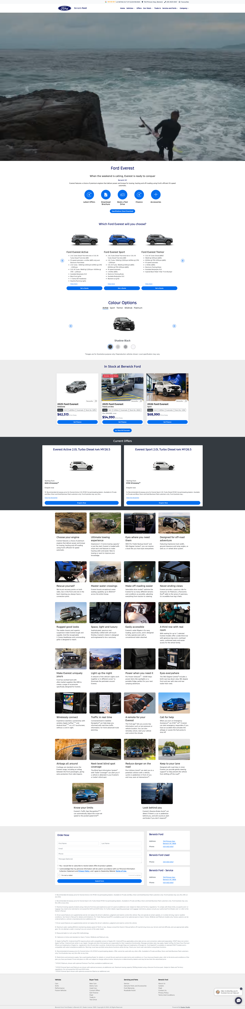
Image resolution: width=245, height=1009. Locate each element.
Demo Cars (93, 986)
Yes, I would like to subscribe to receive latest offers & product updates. (85, 866)
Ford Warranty (129, 988)
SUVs (57, 986)
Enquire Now (81, 503)
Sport (112, 308)
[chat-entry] (238, 1000)
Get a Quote (84, 288)
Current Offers (94, 990)
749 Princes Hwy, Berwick (153, 2)
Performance (59, 988)
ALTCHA (138, 875)
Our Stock (147, 8)
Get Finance (77, 422)
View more (73, 284)
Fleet (91, 995)
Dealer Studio (185, 1007)
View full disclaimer (51, 498)
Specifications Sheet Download (122, 211)
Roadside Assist (130, 990)
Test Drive (93, 1000)
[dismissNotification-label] (241, 989)
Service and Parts (169, 8)
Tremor (119, 308)
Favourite (89, 401)
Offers (139, 8)
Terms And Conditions (166, 995)
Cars (56, 983)
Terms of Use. (121, 871)
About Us (161, 983)
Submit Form (99, 881)
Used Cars (93, 988)
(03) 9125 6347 (172, 2)
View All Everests (123, 430)
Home (122, 8)
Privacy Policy (83, 871)
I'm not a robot (66, 875)
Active (105, 308)
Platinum (138, 308)
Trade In (157, 8)
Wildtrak (128, 308)
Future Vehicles (60, 990)
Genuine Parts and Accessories (135, 986)
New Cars (92, 983)
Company (183, 8)
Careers (161, 986)
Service (126, 983)
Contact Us (162, 990)
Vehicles (129, 8)
